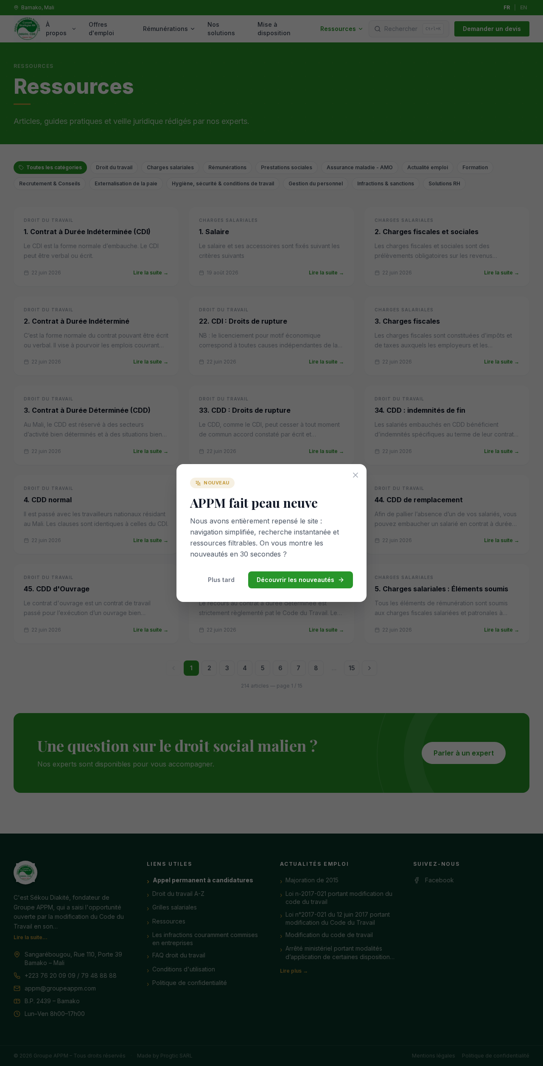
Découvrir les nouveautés (295, 579)
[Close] (355, 475)
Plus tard (221, 579)
